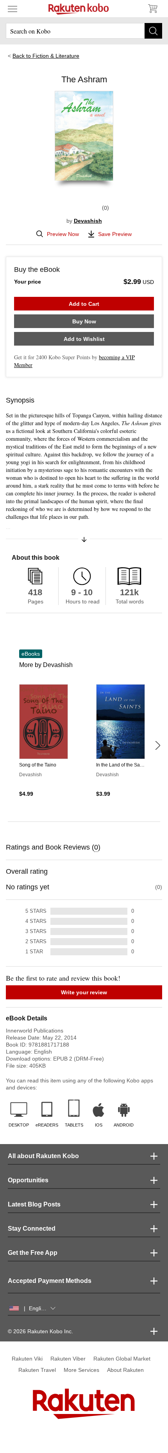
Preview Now (63, 234)
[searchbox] (84, 31)
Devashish (88, 221)
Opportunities (28, 1180)
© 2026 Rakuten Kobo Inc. (40, 1331)
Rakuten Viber (68, 1358)
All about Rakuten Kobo (43, 1156)
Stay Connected (31, 1228)
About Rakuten (125, 1370)
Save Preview (115, 234)
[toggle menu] (12, 8)
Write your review (84, 992)
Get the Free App (32, 1252)
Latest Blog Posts (34, 1204)
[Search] (153, 31)
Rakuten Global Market (121, 1358)
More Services (81, 1370)
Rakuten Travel (37, 1370)
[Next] (157, 745)
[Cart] (152, 8)
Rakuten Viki (27, 1358)
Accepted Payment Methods (49, 1280)
